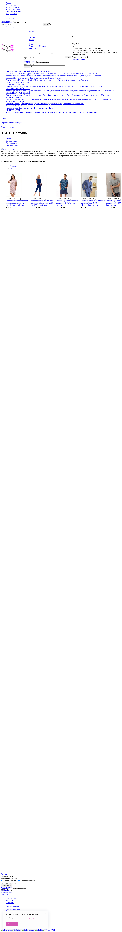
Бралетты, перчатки (51, 91)
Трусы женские (59, 112)
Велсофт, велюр (72, 80)
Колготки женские (26, 108)
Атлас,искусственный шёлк (48, 76)
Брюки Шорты (40, 104)
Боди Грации (47, 112)
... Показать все (91, 74)
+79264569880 (7, 22)
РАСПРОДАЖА (12, 82)
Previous (13, 166)
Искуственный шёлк (42, 80)
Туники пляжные (13, 86)
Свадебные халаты (91, 95)
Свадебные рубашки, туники (54, 95)
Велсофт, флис (78, 74)
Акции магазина (10, 881)
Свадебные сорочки (75, 95)
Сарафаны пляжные (28, 86)
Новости (42, 46)
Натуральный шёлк (32, 74)
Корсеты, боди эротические (90, 91)
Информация (6, 892)
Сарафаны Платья (13, 104)
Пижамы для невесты (14, 95)
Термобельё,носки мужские (60, 99)
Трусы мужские (78, 99)
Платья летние (83, 86)
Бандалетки (54, 108)
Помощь (4, 894)
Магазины (10, 903)
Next (12, 168)
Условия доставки (13, 909)
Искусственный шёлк (56, 74)
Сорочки (9, 78)
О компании (34, 46)
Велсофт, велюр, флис (82, 76)
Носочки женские (41, 108)
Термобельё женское (33, 112)
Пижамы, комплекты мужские (18, 99)
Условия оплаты (12, 907)
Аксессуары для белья (75, 112)
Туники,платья (12, 80)
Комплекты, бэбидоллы (68, 91)
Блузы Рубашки (27, 104)
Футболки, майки (92, 99)
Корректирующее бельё (15, 112)
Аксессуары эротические (16, 91)
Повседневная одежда (40, 99)
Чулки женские (12, 108)
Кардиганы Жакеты (54, 104)
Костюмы (67, 104)
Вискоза (44, 74)
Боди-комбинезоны (34, 91)
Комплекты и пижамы (15, 74)
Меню (31, 31)
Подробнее (32, 919)
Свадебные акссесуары (33, 95)
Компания (5, 890)
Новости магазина (28, 881)
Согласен (11, 924)
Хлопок (69, 74)
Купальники (71, 86)
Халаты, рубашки (13, 76)
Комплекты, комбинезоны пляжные (51, 86)
